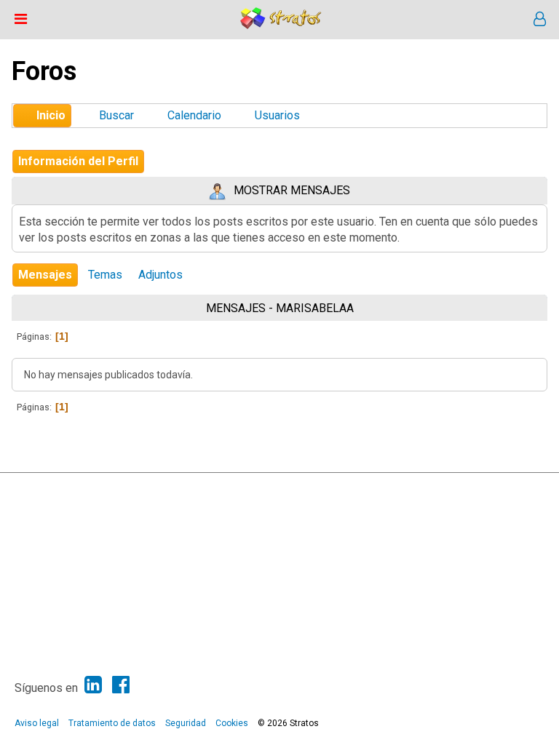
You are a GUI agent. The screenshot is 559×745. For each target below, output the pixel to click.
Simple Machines (292, 487)
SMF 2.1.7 (185, 487)
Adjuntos (160, 275)
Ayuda (473, 487)
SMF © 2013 (234, 487)
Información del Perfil (78, 161)
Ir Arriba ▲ (511, 487)
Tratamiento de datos (112, 723)
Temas (105, 275)
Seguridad (185, 723)
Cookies (231, 723)
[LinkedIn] (93, 685)
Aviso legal (37, 723)
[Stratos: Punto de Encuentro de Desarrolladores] (281, 25)
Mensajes (45, 275)
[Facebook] (120, 685)
